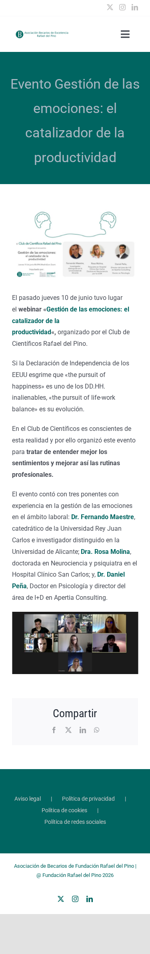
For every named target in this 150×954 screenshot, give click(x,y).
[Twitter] (110, 7)
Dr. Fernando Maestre (102, 517)
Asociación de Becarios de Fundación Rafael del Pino (74, 866)
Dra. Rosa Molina (105, 551)
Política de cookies (64, 810)
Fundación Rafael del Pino (71, 875)
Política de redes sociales (75, 822)
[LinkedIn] (135, 7)
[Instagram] (122, 7)
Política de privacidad (88, 798)
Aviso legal (27, 798)
